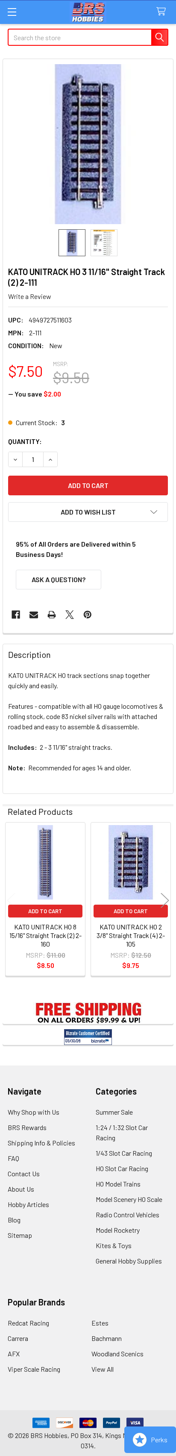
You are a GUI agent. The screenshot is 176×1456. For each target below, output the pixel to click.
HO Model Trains (118, 1184)
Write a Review (29, 296)
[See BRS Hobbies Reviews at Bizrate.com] (88, 1037)
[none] (88, 144)
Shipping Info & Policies (41, 1143)
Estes (100, 1323)
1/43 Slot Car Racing (124, 1153)
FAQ (13, 1158)
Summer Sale (114, 1112)
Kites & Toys (114, 1245)
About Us (21, 1189)
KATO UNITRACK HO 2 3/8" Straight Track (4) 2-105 (131, 935)
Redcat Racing (28, 1323)
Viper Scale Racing (34, 1369)
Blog (14, 1220)
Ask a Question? (58, 579)
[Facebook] (15, 614)
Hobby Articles (28, 1204)
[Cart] (163, 11)
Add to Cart (45, 911)
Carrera (18, 1338)
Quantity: (25, 441)
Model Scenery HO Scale (129, 1199)
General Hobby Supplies (129, 1261)
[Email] (33, 614)
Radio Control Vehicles (127, 1214)
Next (164, 901)
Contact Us (24, 1173)
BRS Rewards (27, 1127)
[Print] (51, 614)
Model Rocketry (118, 1230)
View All (102, 1369)
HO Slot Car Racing (122, 1168)
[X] (69, 614)
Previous (11, 901)
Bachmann (106, 1338)
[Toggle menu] (11, 12)
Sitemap (20, 1235)
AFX (14, 1353)
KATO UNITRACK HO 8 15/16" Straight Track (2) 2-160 (45, 935)
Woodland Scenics (117, 1353)
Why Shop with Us (33, 1112)
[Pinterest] (87, 614)
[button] (88, 512)
